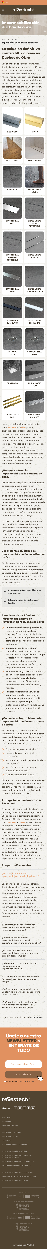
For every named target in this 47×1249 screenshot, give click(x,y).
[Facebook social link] (15, 1108)
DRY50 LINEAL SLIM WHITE (34, 321)
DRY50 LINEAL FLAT (12, 222)
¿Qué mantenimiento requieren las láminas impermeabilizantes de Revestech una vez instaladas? (19, 1005)
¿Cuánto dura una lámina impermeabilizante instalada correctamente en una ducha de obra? (21, 940)
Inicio (4, 39)
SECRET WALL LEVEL (34, 190)
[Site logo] (23, 9)
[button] (23, 875)
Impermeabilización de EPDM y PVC (17, 1166)
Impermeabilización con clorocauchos (18, 1161)
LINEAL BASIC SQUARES (34, 415)
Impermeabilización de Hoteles (15, 1180)
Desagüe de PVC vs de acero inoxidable (19, 1176)
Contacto (6, 1117)
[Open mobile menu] (3, 9)
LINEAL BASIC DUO (34, 384)
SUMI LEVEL (12, 189)
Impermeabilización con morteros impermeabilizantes (16, 1156)
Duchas (14, 39)
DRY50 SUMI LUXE (12, 353)
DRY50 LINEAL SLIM (12, 290)
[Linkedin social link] (33, 1108)
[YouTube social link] (28, 1108)
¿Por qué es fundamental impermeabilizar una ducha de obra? (20, 875)
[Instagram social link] (24, 1108)
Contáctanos (36, 1017)
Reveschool (7, 1121)
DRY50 (35, 132)
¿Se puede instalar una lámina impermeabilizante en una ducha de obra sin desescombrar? (20, 953)
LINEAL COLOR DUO (12, 415)
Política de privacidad (11, 1132)
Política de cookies (10, 1136)
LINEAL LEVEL (34, 160)
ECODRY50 (12, 132)
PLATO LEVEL (12, 160)
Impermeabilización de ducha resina (17, 1172)
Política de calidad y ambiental (15, 1144)
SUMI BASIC (12, 383)
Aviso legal (6, 1140)
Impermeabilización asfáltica (14, 1151)
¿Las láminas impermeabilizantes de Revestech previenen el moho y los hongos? (20, 979)
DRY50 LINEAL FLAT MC (34, 256)
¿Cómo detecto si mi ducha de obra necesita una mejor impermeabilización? (19, 966)
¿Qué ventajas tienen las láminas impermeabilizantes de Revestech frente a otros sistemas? (19, 927)
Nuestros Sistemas (10, 1126)
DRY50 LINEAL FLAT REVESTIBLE (34, 223)
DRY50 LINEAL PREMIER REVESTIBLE (12, 257)
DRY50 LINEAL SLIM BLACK (12, 321)
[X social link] (20, 1108)
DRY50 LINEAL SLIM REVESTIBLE (35, 290)
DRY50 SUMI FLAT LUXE (35, 353)
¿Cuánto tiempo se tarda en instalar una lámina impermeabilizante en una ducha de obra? (21, 992)
